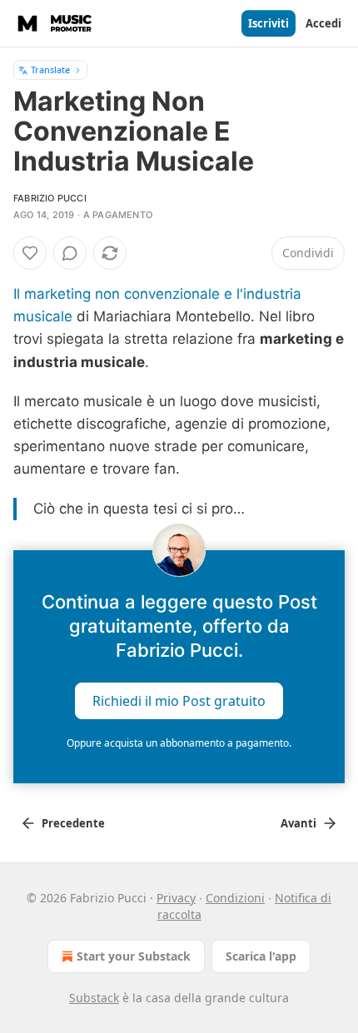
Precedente (73, 823)
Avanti (298, 823)
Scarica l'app (261, 956)
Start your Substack (134, 956)
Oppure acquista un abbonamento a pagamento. (179, 743)
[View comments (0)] (70, 253)
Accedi (323, 23)
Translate (50, 69)
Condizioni (235, 898)
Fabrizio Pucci (50, 198)
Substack (94, 998)
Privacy (176, 898)
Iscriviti (268, 23)
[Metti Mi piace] (30, 253)
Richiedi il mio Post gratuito (179, 700)
